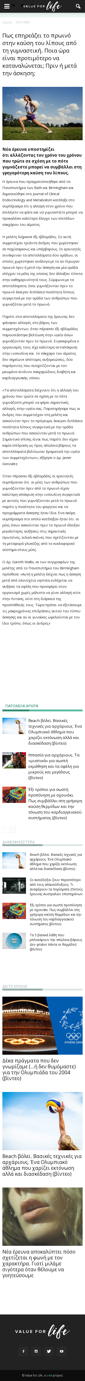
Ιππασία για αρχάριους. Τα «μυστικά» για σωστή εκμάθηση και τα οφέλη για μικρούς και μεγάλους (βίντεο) (54, 766)
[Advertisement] (42, 661)
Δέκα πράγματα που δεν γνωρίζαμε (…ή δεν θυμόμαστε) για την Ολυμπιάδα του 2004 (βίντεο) (39, 1069)
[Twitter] (49, 1351)
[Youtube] (61, 1351)
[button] (78, 6)
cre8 (49, 1375)
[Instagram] (13, 5)
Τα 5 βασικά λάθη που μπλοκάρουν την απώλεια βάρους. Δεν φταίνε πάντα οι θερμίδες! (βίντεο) (56, 942)
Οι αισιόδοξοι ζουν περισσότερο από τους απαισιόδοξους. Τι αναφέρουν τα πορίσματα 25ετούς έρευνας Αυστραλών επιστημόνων (56, 886)
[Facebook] (23, 1351)
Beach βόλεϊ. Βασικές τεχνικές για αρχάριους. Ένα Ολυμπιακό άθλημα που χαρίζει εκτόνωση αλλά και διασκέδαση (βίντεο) (55, 732)
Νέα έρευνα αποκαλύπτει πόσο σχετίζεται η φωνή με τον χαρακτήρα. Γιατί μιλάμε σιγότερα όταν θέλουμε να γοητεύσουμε (38, 1263)
